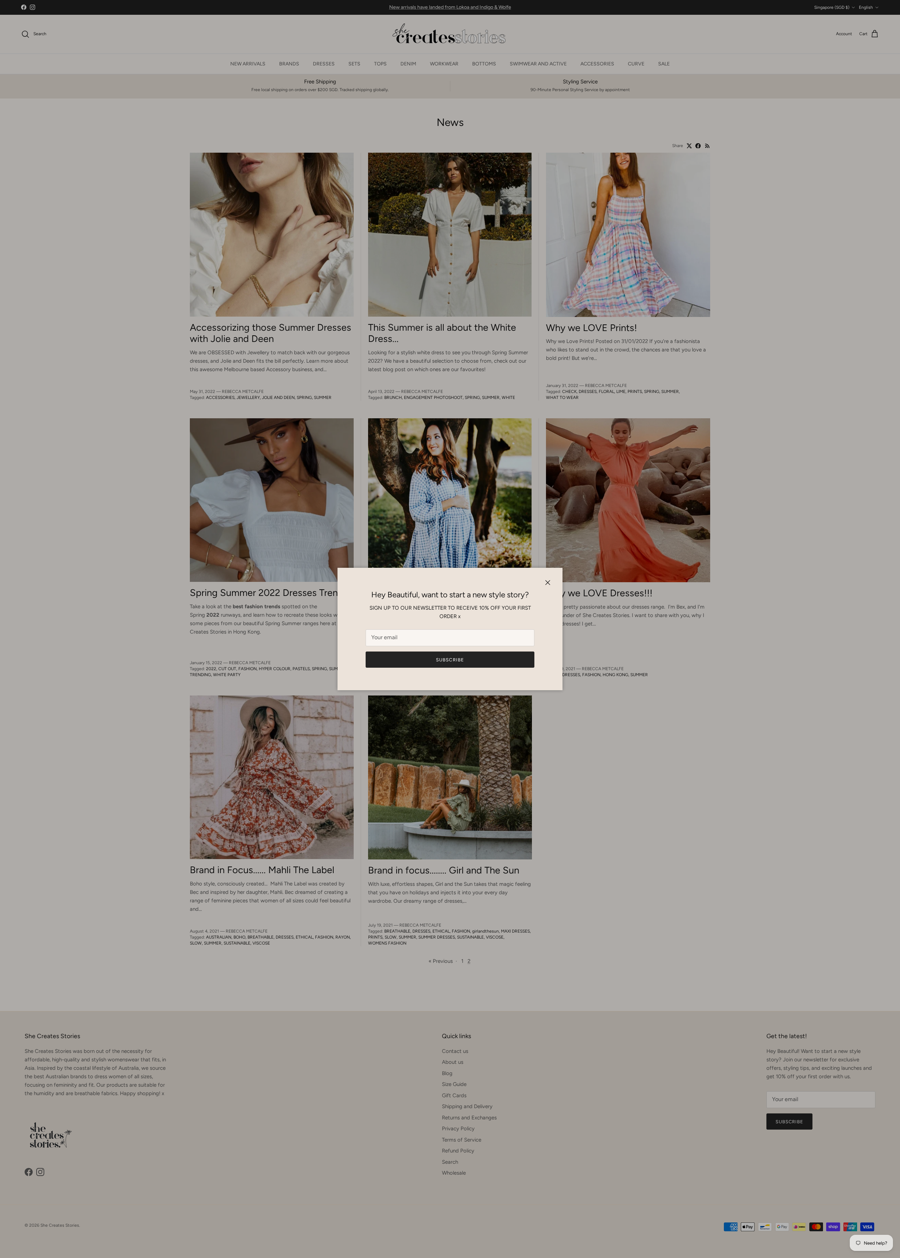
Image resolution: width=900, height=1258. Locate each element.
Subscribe (450, 659)
